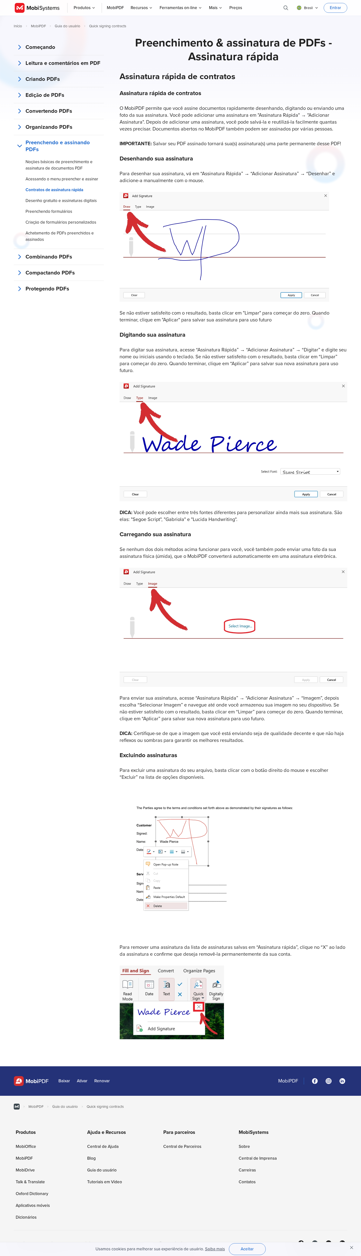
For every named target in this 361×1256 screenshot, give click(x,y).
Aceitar (247, 1249)
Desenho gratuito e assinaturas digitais (61, 200)
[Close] (351, 1247)
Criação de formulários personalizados (61, 222)
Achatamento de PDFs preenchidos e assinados (60, 236)
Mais (213, 7)
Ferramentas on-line (178, 7)
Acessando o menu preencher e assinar (62, 179)
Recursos (139, 7)
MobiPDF (38, 26)
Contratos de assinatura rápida (54, 189)
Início (18, 26)
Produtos (82, 7)
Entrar (335, 7)
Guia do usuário (67, 26)
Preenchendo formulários (49, 211)
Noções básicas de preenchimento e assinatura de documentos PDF (59, 165)
